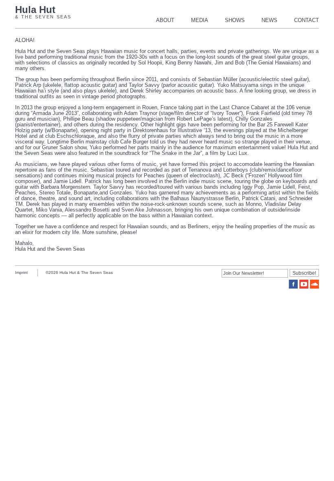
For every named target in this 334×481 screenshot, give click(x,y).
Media (199, 20)
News (269, 20)
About (165, 20)
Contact (306, 20)
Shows (235, 20)
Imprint (21, 272)
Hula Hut (35, 10)
